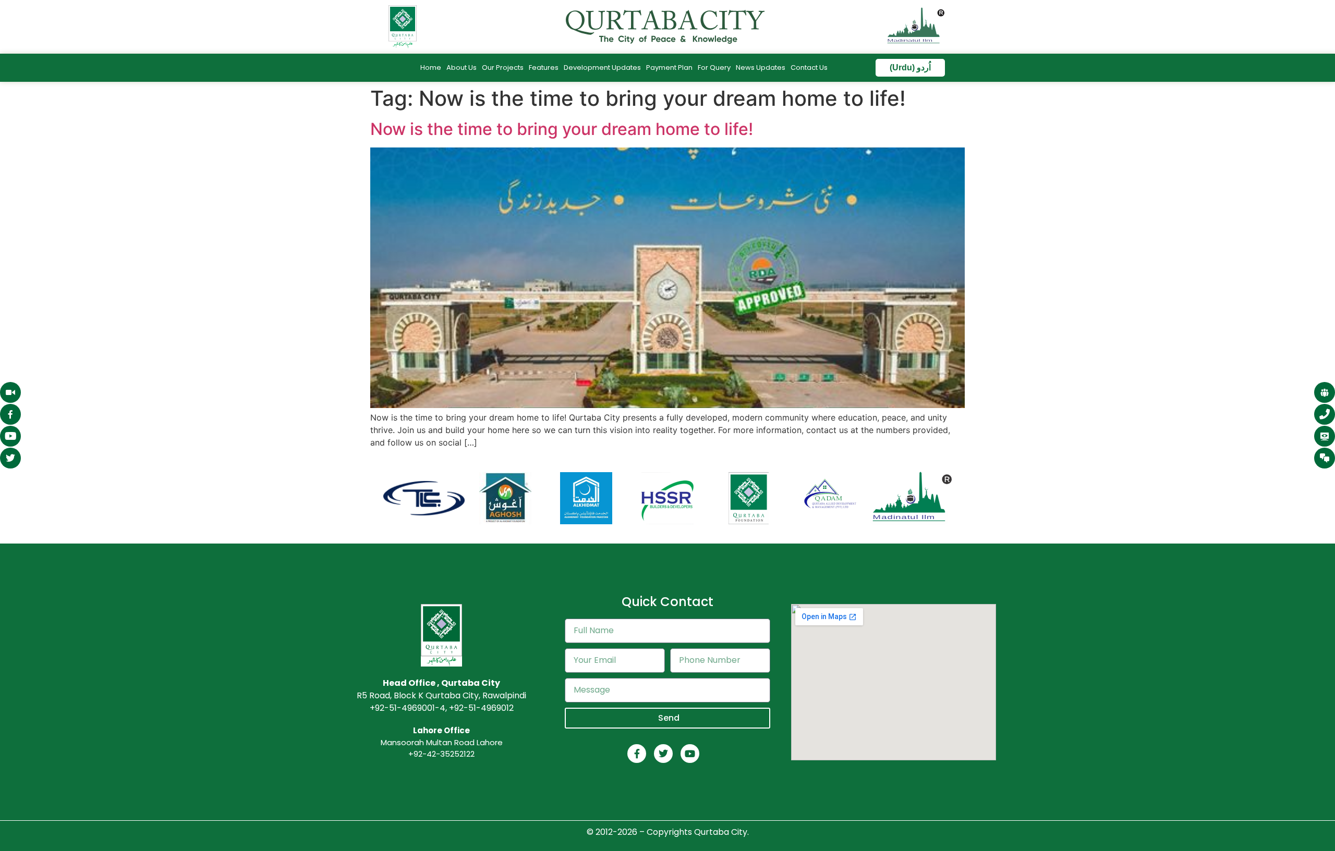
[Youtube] (690, 753)
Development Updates (602, 67)
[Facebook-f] (636, 753)
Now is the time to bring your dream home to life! (561, 129)
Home (430, 67)
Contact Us (809, 67)
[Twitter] (663, 753)
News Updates (760, 67)
